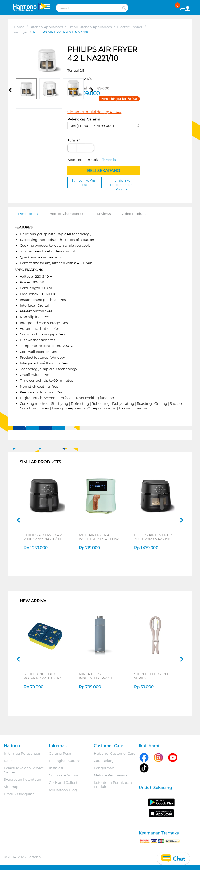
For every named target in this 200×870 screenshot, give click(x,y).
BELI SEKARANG (103, 170)
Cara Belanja (105, 761)
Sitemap (11, 787)
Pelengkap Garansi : (84, 119)
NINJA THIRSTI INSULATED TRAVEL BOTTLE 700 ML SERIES (99, 676)
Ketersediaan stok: (91, 160)
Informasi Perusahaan (22, 753)
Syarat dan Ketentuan (22, 779)
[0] (184, 8)
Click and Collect (63, 782)
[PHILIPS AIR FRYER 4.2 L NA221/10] (47, 60)
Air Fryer (21, 32)
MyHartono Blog (63, 790)
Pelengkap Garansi (65, 761)
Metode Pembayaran (112, 775)
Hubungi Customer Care (114, 753)
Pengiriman (104, 768)
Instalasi (56, 768)
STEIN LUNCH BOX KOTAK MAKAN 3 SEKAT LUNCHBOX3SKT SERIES (44, 676)
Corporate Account (65, 775)
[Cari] (124, 8)
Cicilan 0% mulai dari (94, 112)
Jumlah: (74, 140)
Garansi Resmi (61, 753)
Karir (8, 761)
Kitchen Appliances (46, 27)
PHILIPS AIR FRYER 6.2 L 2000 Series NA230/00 (154, 537)
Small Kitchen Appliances (90, 27)
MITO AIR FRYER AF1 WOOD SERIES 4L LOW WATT (99, 537)
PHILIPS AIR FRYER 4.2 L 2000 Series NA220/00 (44, 537)
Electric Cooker (129, 27)
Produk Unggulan (19, 794)
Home (19, 27)
